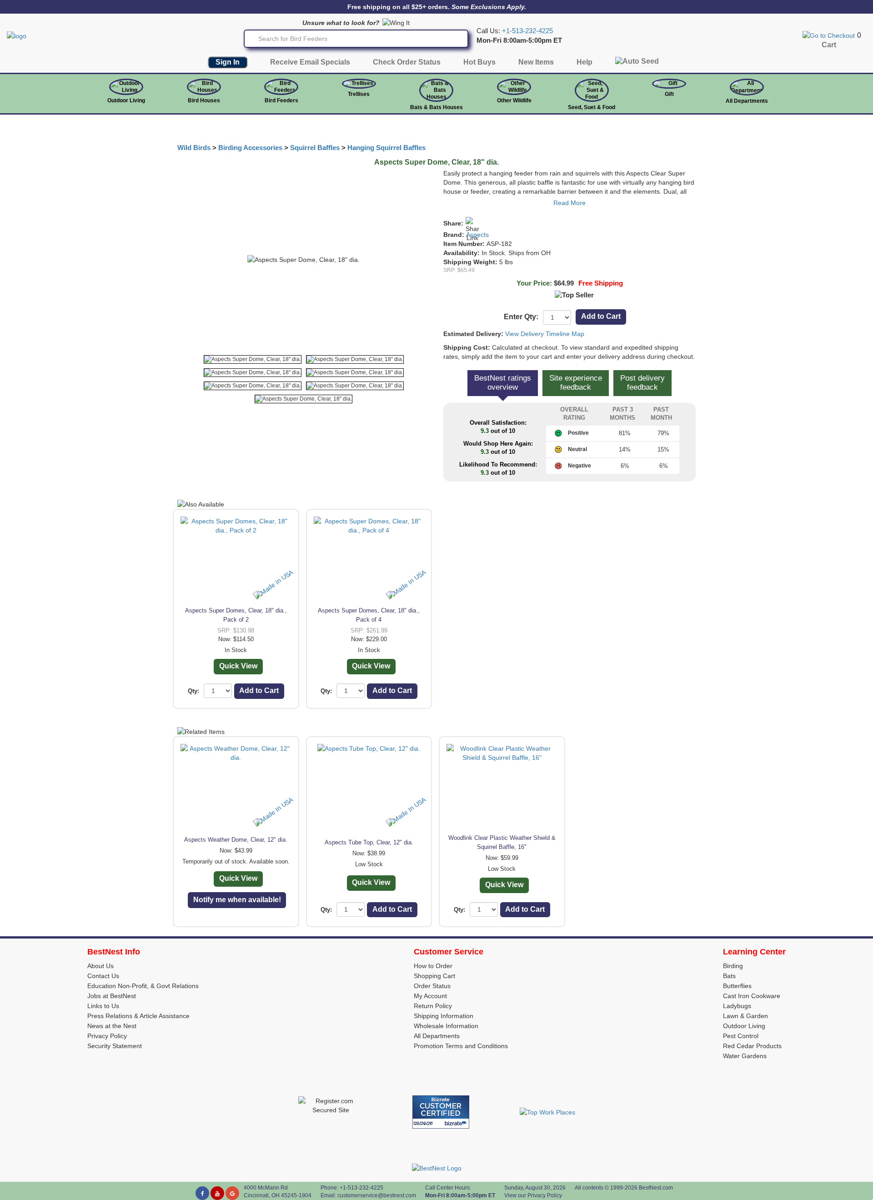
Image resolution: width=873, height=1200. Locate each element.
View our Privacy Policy (533, 1195)
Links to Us (103, 1005)
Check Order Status (407, 62)
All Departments (747, 101)
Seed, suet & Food (591, 107)
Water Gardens (745, 1055)
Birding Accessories (250, 147)
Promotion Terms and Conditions (461, 1045)
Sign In (228, 62)
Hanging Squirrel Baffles (386, 147)
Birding (733, 965)
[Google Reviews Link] (232, 1193)
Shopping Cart (434, 975)
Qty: (193, 691)
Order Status (432, 985)
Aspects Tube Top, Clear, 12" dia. (369, 842)
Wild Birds (194, 147)
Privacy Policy (107, 1035)
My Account (430, 995)
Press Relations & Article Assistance (138, 1015)
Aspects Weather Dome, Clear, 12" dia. (235, 839)
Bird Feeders (281, 100)
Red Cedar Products (752, 1045)
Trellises (359, 94)
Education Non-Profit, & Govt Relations (143, 985)
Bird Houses (204, 100)
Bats (729, 975)
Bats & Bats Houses (436, 107)
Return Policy (433, 1005)
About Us (100, 965)
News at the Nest (111, 1025)
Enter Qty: (521, 317)
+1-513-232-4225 (527, 31)
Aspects (477, 234)
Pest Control (740, 1035)
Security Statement (114, 1045)
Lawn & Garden (745, 1015)
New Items (536, 62)
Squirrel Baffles (315, 147)
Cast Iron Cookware (751, 995)
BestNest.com (656, 1188)
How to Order (433, 965)
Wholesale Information (446, 1025)
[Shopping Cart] (829, 35)
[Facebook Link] (202, 1193)
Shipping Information (443, 1015)
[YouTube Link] (217, 1193)
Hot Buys (479, 62)
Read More (569, 202)
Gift (669, 94)
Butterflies (737, 985)
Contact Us (103, 975)
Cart (829, 45)
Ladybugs (737, 1005)
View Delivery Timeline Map (544, 333)
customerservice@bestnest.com (376, 1195)
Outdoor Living (126, 100)
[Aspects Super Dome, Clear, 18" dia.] (252, 359)
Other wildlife (514, 100)
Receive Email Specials (310, 62)
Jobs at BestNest (111, 995)
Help (584, 62)
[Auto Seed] (637, 63)
